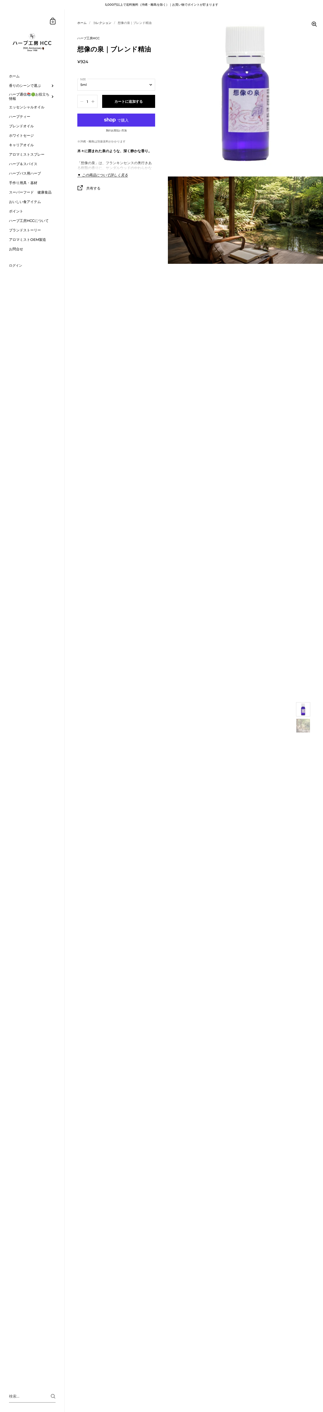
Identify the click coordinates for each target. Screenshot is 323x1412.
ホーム (82, 23)
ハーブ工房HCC (88, 38)
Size (83, 79)
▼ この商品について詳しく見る (102, 175)
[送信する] (53, 1396)
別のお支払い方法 (116, 130)
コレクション (102, 23)
